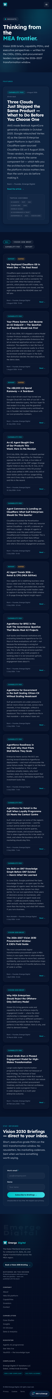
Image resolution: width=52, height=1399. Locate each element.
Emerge (16, 1242)
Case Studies (8, 1320)
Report (28, 247)
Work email (13, 1170)
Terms (22, 1391)
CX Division (8, 1328)
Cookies (14, 1391)
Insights (6, 1324)
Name (9, 1182)
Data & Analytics (10, 1331)
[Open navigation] (46, 4)
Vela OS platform (10, 1296)
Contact (6, 1307)
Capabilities (8, 1299)
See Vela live (8, 1348)
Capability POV (12, 247)
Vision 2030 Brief (22, 242)
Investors (7, 1303)
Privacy (6, 1391)
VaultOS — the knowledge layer (16, 1352)
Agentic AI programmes (13, 1345)
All (6, 242)
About (5, 1292)
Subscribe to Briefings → (26, 1195)
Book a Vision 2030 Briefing (17, 1265)
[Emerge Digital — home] (5, 5)
